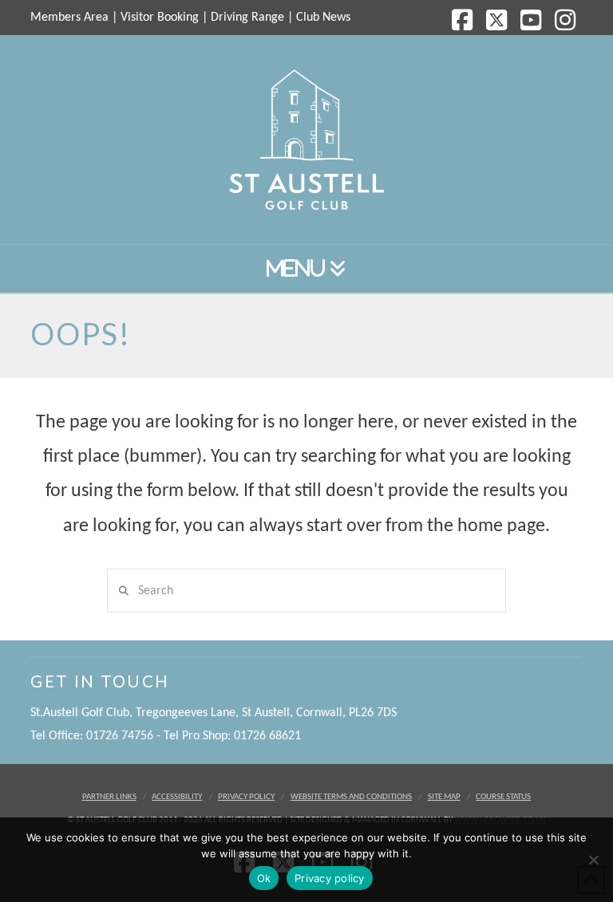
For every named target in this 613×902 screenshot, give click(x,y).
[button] (306, 269)
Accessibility (177, 797)
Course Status (503, 797)
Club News (323, 17)
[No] (593, 860)
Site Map (444, 797)
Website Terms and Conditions (351, 797)
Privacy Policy (246, 797)
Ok (264, 878)
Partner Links (109, 797)
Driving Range (247, 17)
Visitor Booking (160, 17)
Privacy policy (330, 878)
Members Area (69, 17)
